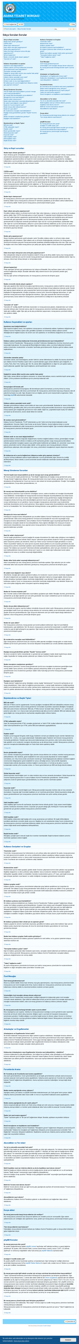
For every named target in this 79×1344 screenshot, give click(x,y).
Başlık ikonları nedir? (10, 140)
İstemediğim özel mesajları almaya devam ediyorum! (56, 65)
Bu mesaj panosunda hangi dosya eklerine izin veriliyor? (57, 115)
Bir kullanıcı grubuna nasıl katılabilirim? (52, 47)
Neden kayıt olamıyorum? (12, 45)
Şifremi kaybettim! (9, 55)
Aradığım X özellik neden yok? (49, 125)
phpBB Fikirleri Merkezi (33, 1263)
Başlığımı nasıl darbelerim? (12, 118)
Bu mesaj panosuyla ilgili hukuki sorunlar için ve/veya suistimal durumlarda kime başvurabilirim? (56, 128)
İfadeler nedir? (8, 129)
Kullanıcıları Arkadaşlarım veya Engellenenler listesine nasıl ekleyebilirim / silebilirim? (56, 79)
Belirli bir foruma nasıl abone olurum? (52, 106)
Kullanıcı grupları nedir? (47, 45)
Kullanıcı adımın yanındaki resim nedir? (16, 77)
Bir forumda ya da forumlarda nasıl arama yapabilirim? (57, 86)
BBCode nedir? (8, 125)
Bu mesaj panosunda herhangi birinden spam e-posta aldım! (57, 68)
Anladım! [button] (68, 1340)
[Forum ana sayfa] (10, 8)
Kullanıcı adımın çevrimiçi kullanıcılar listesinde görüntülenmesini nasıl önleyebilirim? (18, 68)
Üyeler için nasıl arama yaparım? (50, 92)
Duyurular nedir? (9, 135)
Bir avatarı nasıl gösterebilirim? (13, 79)
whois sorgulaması (51, 1278)
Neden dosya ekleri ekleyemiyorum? (15, 107)
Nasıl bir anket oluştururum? (13, 99)
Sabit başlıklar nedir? (10, 137)
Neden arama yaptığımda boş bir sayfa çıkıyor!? (55, 90)
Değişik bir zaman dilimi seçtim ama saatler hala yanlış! (21, 73)
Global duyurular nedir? (11, 133)
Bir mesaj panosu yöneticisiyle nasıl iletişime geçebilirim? (54, 132)
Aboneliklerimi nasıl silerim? (48, 108)
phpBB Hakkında (47, 1251)
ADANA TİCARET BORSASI (21, 16)
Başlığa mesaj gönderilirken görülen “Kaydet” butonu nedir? (20, 113)
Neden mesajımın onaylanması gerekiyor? (17, 116)
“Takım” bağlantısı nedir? (47, 57)
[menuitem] (21, 24)
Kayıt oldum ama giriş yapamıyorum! (15, 47)
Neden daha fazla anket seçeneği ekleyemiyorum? (19, 101)
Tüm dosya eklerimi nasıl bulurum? (51, 117)
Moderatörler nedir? (46, 43)
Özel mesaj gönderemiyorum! (49, 63)
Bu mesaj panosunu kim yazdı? (50, 123)
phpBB (12, 395)
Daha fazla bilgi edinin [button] (21, 1341)
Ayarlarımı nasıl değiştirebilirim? (13, 65)
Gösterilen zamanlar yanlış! (12, 71)
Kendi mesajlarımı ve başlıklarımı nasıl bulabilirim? (55, 94)
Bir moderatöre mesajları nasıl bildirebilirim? (17, 111)
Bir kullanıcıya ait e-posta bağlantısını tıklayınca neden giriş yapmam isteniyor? (21, 84)
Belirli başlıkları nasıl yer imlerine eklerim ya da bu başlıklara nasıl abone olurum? (55, 104)
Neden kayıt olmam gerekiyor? (13, 41)
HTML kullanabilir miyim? (11, 127)
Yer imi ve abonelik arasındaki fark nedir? (53, 101)
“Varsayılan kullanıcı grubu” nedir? (50, 55)
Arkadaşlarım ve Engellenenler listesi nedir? (53, 76)
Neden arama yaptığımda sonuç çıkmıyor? (53, 88)
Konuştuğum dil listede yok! (12, 75)
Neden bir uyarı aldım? (11, 109)
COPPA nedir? (8, 43)
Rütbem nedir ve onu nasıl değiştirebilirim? (17, 81)
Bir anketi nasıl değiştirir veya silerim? (15, 103)
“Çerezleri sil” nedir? (10, 59)
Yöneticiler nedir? (45, 41)
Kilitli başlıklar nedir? (10, 138)
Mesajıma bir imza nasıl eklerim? (14, 97)
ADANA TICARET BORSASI (45, 1325)
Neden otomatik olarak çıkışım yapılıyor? (16, 57)
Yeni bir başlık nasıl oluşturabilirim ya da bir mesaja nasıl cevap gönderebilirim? (20, 92)
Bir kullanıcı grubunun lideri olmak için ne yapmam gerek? (55, 50)
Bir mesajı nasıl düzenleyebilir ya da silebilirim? (18, 95)
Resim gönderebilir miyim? (12, 131)
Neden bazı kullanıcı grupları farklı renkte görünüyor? (56, 53)
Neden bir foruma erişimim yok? (14, 105)
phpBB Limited (31, 1246)
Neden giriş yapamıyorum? (12, 49)
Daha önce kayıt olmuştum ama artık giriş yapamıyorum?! (17, 52)
